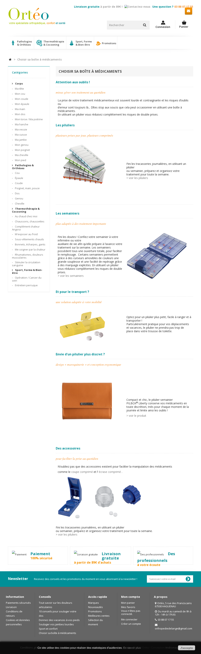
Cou (17, 173)
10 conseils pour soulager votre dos (57, 613)
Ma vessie (20, 129)
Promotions (108, 43)
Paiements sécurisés (18, 602)
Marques (93, 602)
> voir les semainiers (71, 276)
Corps (19, 83)
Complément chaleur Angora (26, 228)
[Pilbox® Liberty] (87, 402)
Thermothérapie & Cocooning (26, 210)
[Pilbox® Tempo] (83, 165)
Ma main (19, 109)
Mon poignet (22, 150)
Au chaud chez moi (25, 216)
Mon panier (128, 602)
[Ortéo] (37, 16)
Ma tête (19, 88)
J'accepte (186, 647)
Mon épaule (21, 104)
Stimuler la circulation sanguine (26, 263)
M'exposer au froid (26, 234)
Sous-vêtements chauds (29, 239)
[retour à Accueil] (10, 59)
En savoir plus (132, 647)
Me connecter (129, 619)
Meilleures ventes (99, 615)
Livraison (11, 607)
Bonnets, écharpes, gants (29, 244)
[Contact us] (188, 10)
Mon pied (20, 160)
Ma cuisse (20, 134)
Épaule (18, 178)
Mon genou (21, 145)
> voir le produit (136, 415)
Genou (18, 198)
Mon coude (21, 99)
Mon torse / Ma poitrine (28, 119)
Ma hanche (21, 124)
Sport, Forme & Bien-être (27, 271)
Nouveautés (95, 607)
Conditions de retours (14, 613)
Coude (18, 183)
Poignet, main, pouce (27, 188)
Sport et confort (48, 628)
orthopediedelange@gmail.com (173, 628)
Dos (17, 193)
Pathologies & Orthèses (23, 166)
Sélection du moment (95, 622)
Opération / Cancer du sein (26, 279)
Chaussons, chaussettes (29, 221)
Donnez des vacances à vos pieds (59, 620)
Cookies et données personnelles (18, 622)
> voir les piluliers (137, 178)
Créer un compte (131, 624)
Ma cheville (21, 155)
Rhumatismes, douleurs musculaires (27, 256)
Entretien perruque (26, 285)
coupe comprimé (82, 472)
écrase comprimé (110, 472)
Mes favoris (128, 607)
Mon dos (19, 114)
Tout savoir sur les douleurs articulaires (55, 605)
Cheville (19, 203)
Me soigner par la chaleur (29, 249)
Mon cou (19, 93)
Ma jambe (20, 139)
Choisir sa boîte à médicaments (57, 633)
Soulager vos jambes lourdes (56, 624)
